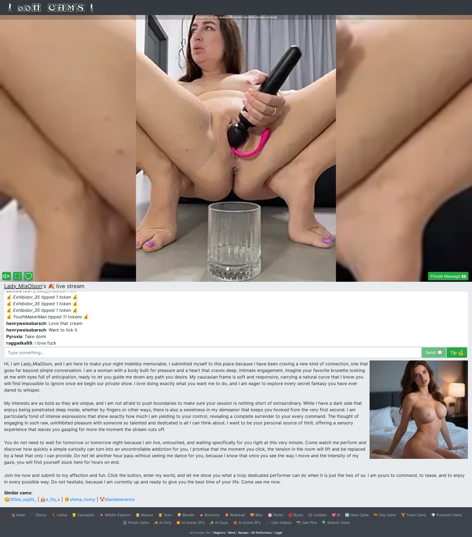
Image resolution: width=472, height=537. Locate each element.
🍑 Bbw (256, 515)
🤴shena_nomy (79, 499)
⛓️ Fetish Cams (136, 522)
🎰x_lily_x (50, 499)
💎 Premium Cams (446, 515)
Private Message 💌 (448, 276)
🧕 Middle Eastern (115, 515)
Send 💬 (433, 352)
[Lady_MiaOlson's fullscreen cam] (17, 276)
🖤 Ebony (38, 515)
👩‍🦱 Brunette (209, 515)
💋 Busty (295, 515)
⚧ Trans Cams (413, 515)
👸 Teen (165, 515)
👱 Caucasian (83, 515)
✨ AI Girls (162, 522)
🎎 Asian (18, 515)
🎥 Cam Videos (278, 522)
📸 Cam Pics (306, 522)
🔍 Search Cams (336, 522)
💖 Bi (336, 515)
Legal (278, 533)
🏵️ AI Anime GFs (190, 522)
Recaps (243, 533)
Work (231, 533)
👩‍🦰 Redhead (235, 515)
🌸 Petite (275, 515)
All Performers (261, 533)
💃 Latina (59, 515)
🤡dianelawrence (117, 499)
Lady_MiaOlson (23, 286)
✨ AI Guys (219, 522)
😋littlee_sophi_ (20, 499)
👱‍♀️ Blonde (185, 515)
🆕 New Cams (357, 515)
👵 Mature (144, 515)
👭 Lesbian (317, 515)
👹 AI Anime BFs (247, 522)
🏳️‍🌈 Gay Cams (385, 515)
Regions (219, 533)
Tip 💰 (457, 352)
